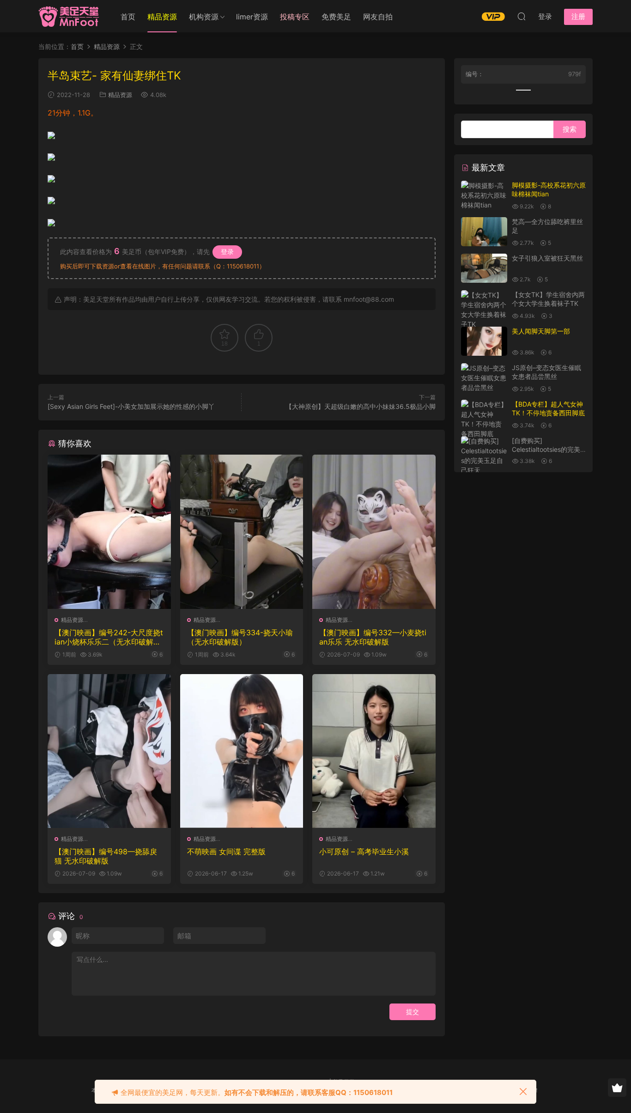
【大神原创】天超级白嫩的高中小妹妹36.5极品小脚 (360, 406)
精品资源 (120, 94)
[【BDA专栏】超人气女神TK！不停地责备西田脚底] (484, 419)
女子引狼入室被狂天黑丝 (547, 258)
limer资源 (252, 16)
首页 (128, 16)
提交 (412, 1012)
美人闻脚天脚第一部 (541, 331)
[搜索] (521, 16)
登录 (227, 251)
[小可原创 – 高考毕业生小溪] (374, 751)
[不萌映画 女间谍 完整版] (241, 751)
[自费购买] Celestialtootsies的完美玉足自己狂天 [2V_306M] (548, 449)
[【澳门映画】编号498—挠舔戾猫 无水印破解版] (109, 751)
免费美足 (336, 16)
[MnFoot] (69, 16)
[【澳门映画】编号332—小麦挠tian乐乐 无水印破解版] (374, 531)
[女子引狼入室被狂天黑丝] (484, 268)
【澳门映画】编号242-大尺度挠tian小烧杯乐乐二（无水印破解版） (109, 637)
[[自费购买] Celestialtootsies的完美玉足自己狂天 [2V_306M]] (484, 460)
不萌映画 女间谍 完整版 (226, 851)
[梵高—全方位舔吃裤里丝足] (484, 231)
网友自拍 (378, 16)
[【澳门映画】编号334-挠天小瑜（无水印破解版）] (241, 531)
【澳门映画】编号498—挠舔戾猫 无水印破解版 (106, 856)
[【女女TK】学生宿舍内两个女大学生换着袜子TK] (484, 309)
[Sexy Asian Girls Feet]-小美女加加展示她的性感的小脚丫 (131, 406)
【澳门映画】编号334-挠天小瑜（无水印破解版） (240, 637)
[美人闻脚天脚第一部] (484, 341)
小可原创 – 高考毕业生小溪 (364, 851)
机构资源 (203, 16)
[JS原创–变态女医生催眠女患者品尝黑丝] (484, 377)
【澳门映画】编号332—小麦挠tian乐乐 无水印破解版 (372, 637)
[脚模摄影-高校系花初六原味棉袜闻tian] (484, 195)
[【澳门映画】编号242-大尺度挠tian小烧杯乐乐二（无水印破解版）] (109, 531)
